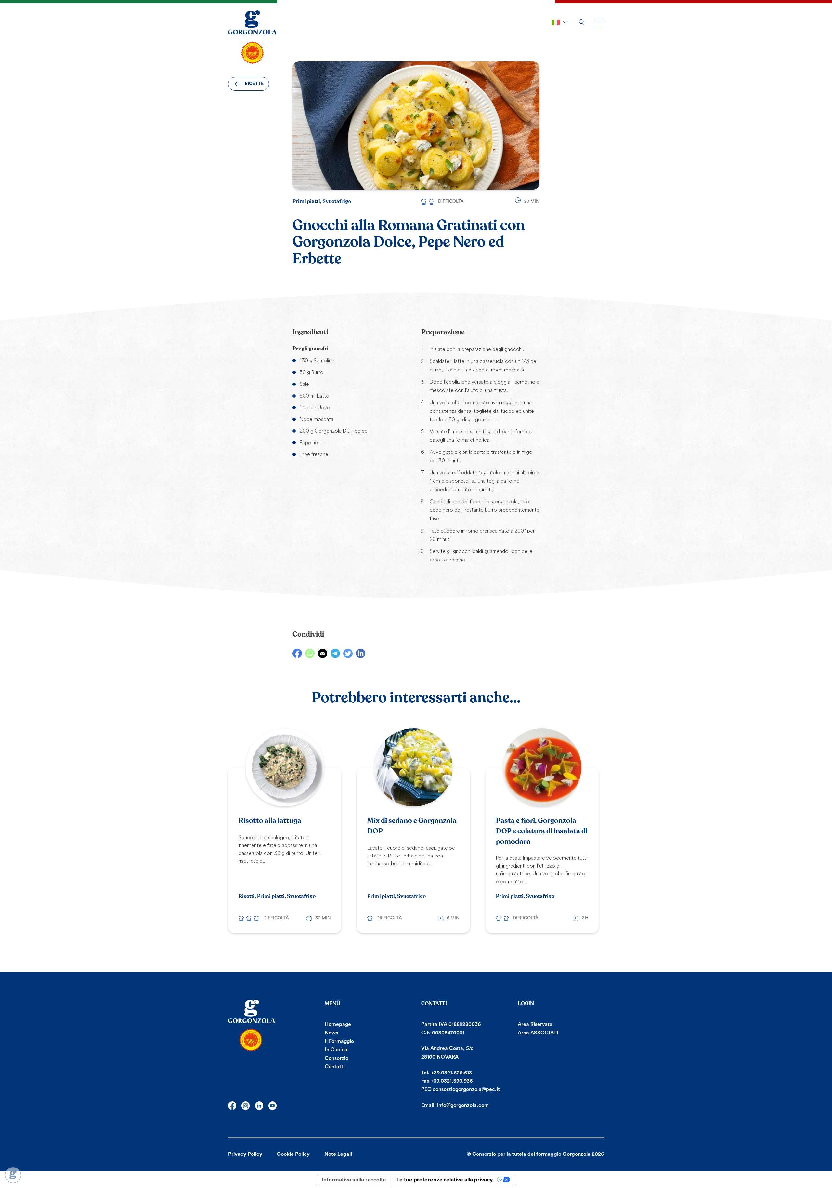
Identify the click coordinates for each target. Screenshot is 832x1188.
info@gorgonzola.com (463, 1105)
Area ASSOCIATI (538, 1032)
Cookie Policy (293, 1154)
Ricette (254, 83)
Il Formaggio (339, 1041)
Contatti (334, 1066)
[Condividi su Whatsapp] (310, 653)
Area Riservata (535, 1024)
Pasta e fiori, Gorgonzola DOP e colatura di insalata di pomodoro (542, 831)
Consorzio (336, 1058)
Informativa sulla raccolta (354, 1179)
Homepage (338, 1024)
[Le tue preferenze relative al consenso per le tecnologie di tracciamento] (13, 1175)
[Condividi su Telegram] (335, 653)
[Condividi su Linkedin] (360, 653)
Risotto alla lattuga (270, 821)
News (331, 1032)
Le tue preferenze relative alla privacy (444, 1179)
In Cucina (336, 1049)
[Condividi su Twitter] (348, 653)
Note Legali (338, 1154)
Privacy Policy (245, 1154)
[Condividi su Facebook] (297, 653)
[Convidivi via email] (322, 653)
